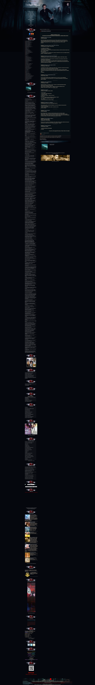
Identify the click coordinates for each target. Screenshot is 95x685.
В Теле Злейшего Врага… (49, 118)
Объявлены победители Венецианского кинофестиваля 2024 (30, 191)
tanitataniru (26, 659)
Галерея (26, 48)
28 (33, 624)
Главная (63, 1)
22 (34, 623)
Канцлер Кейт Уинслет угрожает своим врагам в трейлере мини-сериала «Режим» (30, 290)
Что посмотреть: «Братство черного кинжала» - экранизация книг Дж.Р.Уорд (30, 124)
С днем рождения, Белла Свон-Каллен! (30, 186)
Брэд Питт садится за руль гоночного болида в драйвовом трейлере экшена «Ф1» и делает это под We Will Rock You (30, 201)
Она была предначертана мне (49, 74)
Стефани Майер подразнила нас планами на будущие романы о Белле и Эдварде (30, 107)
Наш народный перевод (28, 401)
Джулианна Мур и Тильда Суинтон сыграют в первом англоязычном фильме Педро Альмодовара (30, 298)
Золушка (26, 62)
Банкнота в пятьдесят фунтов (29, 455)
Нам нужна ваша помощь (28, 204)
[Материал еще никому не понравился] (40, 134)
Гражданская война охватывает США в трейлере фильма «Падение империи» (30, 296)
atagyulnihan (33, 659)
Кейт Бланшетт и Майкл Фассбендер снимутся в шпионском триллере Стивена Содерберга (30, 304)
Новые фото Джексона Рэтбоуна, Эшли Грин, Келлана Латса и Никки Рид (30, 206)
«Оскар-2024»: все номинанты (29, 305)
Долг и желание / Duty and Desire (29, 456)
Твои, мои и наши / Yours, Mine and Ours (51, 45)
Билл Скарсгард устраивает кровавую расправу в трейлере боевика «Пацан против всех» (30, 261)
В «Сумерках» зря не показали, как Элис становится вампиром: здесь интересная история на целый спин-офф (30, 116)
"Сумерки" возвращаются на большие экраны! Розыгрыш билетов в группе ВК (30, 103)
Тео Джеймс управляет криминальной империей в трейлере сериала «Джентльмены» (30, 263)
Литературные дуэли (28, 78)
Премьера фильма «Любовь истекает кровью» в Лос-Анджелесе (30, 247)
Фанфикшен (26, 49)
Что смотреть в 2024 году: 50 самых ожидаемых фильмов (29, 335)
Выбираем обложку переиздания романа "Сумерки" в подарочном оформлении (30, 105)
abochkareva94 (30, 659)
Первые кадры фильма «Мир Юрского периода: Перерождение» (30, 187)
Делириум (26, 61)
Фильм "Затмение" (27, 44)
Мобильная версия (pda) (47, 682)
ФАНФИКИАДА (27, 385)
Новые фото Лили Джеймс (28, 292)
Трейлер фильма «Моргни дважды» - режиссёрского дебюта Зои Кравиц (30, 227)
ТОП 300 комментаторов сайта (31, 92)
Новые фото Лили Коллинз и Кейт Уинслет (30, 192)
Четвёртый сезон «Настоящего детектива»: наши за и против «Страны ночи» (30, 257)
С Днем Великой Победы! (28, 220)
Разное (26, 80)
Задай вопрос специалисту (28, 400)
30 (47, 29)
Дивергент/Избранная (28, 60)
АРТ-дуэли (26, 79)
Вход (68, 1)
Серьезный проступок (28, 448)
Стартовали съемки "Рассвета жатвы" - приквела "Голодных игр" (30, 127)
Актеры (26, 47)
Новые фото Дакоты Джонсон (29, 291)
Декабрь (45, 29)
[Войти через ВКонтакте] (29, 34)
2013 (43, 29)
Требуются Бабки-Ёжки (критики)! (29, 375)
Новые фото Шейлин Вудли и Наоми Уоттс (30, 182)
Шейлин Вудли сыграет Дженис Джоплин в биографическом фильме (30, 189)
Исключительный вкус (28, 457)
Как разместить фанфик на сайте (29, 408)
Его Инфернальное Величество (29, 447)
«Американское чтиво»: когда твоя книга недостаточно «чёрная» (30, 273)
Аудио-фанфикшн (27, 50)
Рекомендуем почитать (28, 76)
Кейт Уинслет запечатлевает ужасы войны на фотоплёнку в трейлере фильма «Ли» (30, 226)
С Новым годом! (27, 154)
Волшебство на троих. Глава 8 (29, 478)
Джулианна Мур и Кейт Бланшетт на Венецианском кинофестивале (29, 194)
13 (32, 622)
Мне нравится (43, 134)
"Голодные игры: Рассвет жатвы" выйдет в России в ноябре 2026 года (30, 109)
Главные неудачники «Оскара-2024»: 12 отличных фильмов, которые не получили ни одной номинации (30, 246)
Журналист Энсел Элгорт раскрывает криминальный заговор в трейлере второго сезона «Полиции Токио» (30, 325)
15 (34, 622)
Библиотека (26, 53)
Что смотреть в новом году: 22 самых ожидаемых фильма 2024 (30, 327)
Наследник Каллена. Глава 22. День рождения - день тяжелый (29, 470)
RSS (70, 1)
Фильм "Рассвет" (27, 45)
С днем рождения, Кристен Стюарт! (29, 230)
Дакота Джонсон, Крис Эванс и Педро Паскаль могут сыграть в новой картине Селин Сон (30, 286)
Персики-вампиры (47, 125)
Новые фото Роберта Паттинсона (29, 231)
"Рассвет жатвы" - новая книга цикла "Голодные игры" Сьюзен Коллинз (30, 141)
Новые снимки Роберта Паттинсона (29, 149)
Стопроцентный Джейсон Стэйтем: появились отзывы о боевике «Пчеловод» (30, 323)
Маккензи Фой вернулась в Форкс (29, 102)
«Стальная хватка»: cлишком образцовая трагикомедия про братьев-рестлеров (30, 317)
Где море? (46, 89)
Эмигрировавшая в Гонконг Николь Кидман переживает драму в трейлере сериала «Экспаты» (30, 347)
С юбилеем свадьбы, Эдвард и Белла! (51, 144)
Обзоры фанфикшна (28, 51)
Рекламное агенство (28, 77)
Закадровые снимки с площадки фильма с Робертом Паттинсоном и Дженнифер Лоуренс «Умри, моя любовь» (30, 196)
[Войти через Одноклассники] (33, 34)
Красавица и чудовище (28, 63)
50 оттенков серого (27, 64)
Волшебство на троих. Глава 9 (29, 477)
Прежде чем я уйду (27, 68)
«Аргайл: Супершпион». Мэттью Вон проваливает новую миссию (29, 277)
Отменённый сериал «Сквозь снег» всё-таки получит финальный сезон (30, 234)
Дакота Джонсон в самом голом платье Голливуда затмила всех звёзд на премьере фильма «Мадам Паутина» (30, 283)
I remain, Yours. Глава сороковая (29, 476)
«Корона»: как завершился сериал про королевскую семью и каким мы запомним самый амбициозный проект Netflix (30, 351)
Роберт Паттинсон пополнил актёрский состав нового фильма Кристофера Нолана (30, 161)
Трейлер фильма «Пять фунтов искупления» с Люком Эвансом (29, 212)
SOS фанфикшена (27, 409)
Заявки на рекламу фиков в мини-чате (31, 508)
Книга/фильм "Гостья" (28, 46)
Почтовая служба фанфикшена (29, 414)
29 (34, 624)
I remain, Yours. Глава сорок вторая (29, 469)
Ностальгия (26, 69)
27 (32, 624)
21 (33, 623)
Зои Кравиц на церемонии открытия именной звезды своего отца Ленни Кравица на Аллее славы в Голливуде (30, 236)
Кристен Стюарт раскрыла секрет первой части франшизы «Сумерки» (30, 271)
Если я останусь (27, 65)
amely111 (36, 659)
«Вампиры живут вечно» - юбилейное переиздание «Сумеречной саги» (30, 144)
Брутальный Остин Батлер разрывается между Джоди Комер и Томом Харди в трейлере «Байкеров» (30, 253)
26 (31, 624)
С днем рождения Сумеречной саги (29, 129)
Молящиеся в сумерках (48, 102)
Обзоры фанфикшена (28, 415)
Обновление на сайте (28, 98)
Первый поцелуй (27, 446)
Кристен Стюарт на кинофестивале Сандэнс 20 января (29, 307)
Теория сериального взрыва (29, 75)
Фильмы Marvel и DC (28, 67)
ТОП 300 (26, 407)
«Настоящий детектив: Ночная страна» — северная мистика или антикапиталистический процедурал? (30, 313)
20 (32, 623)
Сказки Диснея (27, 66)
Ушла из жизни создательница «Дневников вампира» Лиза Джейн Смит (30, 143)
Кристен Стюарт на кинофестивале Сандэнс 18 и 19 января (29, 311)
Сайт (48, 29)
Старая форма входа (31, 35)
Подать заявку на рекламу (31, 435)
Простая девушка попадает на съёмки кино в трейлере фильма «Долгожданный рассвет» (30, 288)
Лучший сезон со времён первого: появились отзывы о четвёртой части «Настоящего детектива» (29, 331)
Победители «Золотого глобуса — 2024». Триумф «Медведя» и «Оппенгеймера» (30, 329)
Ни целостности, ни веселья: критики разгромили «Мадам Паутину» (30, 281)
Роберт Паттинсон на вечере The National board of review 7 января (30, 151)
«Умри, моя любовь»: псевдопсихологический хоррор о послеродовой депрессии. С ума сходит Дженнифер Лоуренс (30, 131)
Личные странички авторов (28, 417)
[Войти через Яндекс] (31, 34)
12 (31, 622)
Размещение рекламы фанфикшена (31, 563)
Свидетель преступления (28, 449)
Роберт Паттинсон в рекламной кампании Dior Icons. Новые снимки (30, 176)
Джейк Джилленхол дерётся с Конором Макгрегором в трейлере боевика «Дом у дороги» (30, 301)
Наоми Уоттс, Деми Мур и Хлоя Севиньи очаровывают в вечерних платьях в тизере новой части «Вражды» (30, 345)
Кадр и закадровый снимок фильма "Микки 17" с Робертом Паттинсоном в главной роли (30, 171)
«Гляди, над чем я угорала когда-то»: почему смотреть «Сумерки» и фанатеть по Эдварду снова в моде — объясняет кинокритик (30, 122)
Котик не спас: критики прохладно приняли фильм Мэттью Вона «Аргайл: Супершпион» (30, 294)
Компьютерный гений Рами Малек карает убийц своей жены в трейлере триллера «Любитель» (30, 159)
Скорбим (26, 232)
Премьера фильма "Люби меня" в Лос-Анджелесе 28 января (30, 146)
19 (31, 623)
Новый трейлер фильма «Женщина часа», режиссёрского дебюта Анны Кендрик (30, 181)
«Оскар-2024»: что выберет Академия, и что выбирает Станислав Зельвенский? (30, 243)
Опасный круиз (47, 110)
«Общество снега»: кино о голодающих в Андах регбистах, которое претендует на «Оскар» (30, 316)
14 (33, 622)
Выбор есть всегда (47, 37)
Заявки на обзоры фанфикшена (29, 416)
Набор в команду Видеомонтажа (29, 376)
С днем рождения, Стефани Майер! (29, 155)
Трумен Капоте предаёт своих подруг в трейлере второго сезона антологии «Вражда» (30, 333)
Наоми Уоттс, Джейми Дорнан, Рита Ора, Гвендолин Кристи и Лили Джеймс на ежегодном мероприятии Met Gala (30, 222)
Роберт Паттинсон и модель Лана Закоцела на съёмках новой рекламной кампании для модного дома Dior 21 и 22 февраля (30, 267)
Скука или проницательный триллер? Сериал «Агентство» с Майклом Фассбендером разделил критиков (30, 163)
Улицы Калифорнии (47, 81)
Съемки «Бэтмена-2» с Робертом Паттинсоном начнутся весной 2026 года (30, 126)
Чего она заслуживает (28, 454)
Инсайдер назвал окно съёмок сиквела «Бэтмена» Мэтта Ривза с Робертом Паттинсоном (30, 339)
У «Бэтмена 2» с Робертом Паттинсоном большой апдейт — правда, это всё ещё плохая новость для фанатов (30, 199)
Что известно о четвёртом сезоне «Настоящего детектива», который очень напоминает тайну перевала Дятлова (30, 343)
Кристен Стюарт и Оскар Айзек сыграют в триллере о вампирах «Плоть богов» (30, 224)
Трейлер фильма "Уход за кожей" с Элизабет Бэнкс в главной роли (29, 203)
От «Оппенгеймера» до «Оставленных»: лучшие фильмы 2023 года (30, 340)
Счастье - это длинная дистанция (29, 441)
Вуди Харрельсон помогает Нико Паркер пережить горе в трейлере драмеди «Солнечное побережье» (30, 309)
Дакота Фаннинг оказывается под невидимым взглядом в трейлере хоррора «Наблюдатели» (30, 255)
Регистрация (65, 1)
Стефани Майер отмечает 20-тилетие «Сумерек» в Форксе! (30, 110)
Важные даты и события (28, 52)
